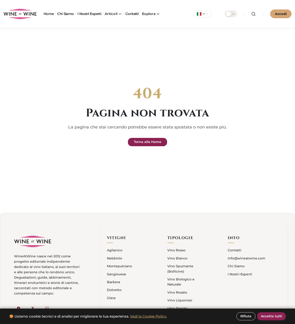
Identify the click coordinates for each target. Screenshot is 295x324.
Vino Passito (177, 308)
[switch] (231, 14)
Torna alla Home (147, 142)
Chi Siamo (236, 266)
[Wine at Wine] (20, 14)
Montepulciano (119, 266)
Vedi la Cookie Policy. (148, 316)
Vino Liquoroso (179, 300)
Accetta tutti (271, 316)
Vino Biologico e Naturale (181, 281)
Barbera (113, 282)
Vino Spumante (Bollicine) (180, 268)
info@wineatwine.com (246, 258)
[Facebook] (18, 308)
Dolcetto (114, 290)
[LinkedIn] (47, 308)
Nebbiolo (114, 258)
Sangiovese (116, 274)
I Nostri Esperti (240, 274)
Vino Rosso (176, 250)
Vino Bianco (177, 258)
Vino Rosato (177, 292)
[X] (32, 308)
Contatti (234, 250)
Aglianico (114, 250)
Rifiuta (245, 316)
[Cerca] (253, 14)
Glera (111, 298)
